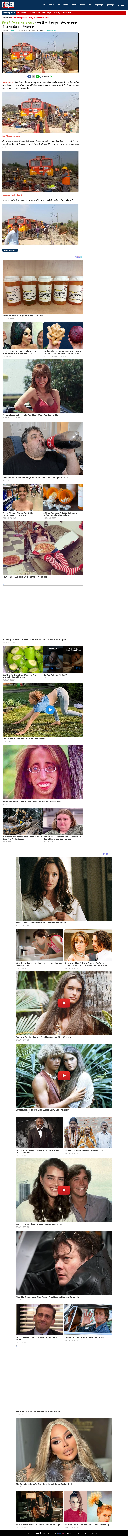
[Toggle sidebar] (122, 5)
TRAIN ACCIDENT (10, 250)
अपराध (74, 5)
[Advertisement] (93, 46)
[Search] (118, 4)
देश (59, 5)
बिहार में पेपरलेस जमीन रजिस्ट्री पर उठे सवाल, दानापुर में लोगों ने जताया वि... (44, 13)
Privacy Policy (73, 1533)
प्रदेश (51, 5)
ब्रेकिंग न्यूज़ (110, 5)
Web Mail (96, 1533)
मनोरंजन (82, 5)
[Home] (44, 5)
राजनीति (66, 5)
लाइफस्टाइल (99, 5)
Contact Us (85, 1533)
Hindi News (6, 18)
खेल (90, 5)
